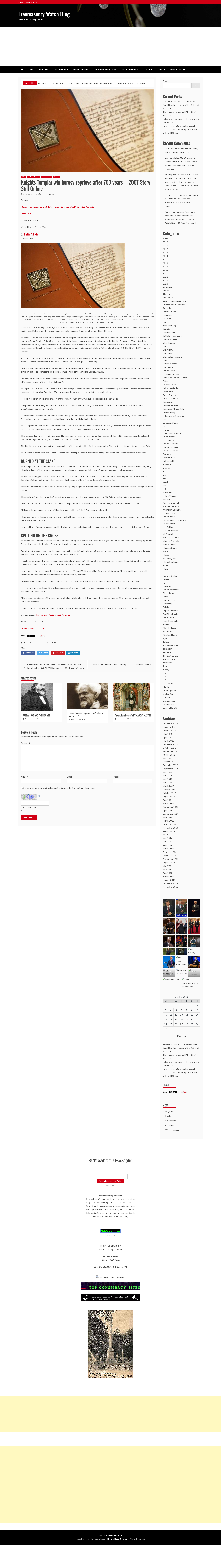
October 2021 (169, 748)
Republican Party (171, 610)
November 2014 (170, 827)
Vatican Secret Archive (49, 643)
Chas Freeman (169, 343)
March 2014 (168, 848)
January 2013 (169, 880)
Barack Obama (169, 311)
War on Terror (169, 704)
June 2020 (167, 772)
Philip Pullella (31, 234)
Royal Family (168, 617)
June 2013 (167, 869)
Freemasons (168, 440)
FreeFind (114, 1185)
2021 (165, 276)
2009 (165, 238)
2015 (165, 259)
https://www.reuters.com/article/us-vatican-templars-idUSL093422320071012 (58, 207)
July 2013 (167, 866)
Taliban (166, 642)
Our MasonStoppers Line (110, 1195)
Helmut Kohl (168, 461)
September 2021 (171, 751)
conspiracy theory (171, 374)
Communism (168, 367)
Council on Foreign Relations (176, 377)
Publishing (167, 603)
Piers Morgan (169, 593)
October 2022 (169, 730)
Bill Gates (167, 318)
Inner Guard (44, 69)
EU (164, 419)
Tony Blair (167, 662)
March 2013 (168, 876)
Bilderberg (167, 315)
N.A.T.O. (166, 572)
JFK (164, 489)
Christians (167, 353)
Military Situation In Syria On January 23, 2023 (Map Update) (121, 664)
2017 (165, 266)
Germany (167, 454)
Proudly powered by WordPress (91, 1539)
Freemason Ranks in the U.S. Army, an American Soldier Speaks (181, 186)
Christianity (168, 349)
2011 (165, 245)
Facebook (29, 652)
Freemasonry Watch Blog (44, 14)
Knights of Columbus (172, 509)
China (165, 346)
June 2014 (167, 838)
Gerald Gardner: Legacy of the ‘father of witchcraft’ (86, 714)
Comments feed (172, 1125)
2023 (165, 283)
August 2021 (169, 754)
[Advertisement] (110, 46)
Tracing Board (61, 69)
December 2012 (170, 883)
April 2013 (168, 873)
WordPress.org (172, 1130)
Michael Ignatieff (170, 558)
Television (167, 648)
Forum (162, 69)
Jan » (185, 1036)
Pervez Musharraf (171, 589)
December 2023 (170, 723)
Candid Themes (137, 1539)
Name (24, 776)
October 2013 (169, 855)
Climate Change (170, 363)
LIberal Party (169, 523)
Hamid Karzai (169, 457)
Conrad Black (169, 370)
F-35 (165, 426)
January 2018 (169, 789)
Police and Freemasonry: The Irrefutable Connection (178, 202)
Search (166, 81)
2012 (165, 249)
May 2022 (168, 734)
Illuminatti (167, 464)
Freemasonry (46, 177)
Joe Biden (167, 492)
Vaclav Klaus (168, 694)
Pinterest (58, 652)
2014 (165, 256)
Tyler (31, 69)
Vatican (56, 177)
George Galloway (171, 443)
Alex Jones (168, 297)
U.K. (164, 673)
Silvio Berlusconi (170, 628)
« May (178, 1036)
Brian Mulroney (169, 325)
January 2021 (169, 761)
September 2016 (171, 807)
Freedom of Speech (172, 433)
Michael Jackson (170, 562)
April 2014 (168, 845)
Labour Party (169, 513)
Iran (164, 471)
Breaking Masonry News (105, 69)
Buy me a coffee (177, 69)
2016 (165, 263)
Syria (165, 638)
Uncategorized (169, 690)
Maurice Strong (170, 548)
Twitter (44, 652)
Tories (165, 666)
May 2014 (168, 841)
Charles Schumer (170, 339)
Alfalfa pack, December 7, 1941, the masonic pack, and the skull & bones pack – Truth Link (181, 178)
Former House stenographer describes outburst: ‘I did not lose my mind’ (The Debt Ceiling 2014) (180, 129)
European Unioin (170, 422)
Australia (167, 308)
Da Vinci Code (169, 384)
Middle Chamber (80, 69)
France (166, 430)
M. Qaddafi (168, 534)
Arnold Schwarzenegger (174, 304)
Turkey (166, 669)
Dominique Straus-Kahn (173, 409)
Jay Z (165, 485)
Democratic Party (171, 405)
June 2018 (167, 779)
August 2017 (169, 796)
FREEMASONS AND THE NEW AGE (36, 715)
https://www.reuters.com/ (32, 628)
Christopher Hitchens (172, 357)
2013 (165, 252)
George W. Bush (170, 450)
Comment (26, 743)
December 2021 (170, 744)
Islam (165, 478)
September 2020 (171, 768)
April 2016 (168, 810)
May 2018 (168, 782)
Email (70, 776)
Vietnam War (169, 701)
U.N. (165, 676)
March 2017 (168, 803)
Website (116, 776)
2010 (165, 242)
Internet (166, 468)
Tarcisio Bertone (170, 645)
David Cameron (170, 395)
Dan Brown (168, 391)
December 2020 (170, 765)
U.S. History (168, 683)
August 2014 (169, 831)
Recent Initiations (130, 69)
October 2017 (169, 793)
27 (181, 1024)
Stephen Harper (170, 635)
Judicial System (169, 496)
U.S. (164, 680)
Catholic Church (33, 177)
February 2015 (169, 824)
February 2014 (169, 852)
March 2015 (168, 820)
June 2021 (167, 758)
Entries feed (170, 1120)
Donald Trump (169, 412)
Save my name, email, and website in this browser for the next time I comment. (59, 788)
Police (165, 596)
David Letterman (170, 398)
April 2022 (168, 737)
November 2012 (170, 887)
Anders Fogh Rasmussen (174, 301)
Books (166, 322)
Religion (166, 607)
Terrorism (167, 652)
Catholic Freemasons (172, 336)
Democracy (168, 402)
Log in (168, 1116)
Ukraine (166, 687)
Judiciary (166, 499)
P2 (164, 582)
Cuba (165, 381)
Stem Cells (168, 631)
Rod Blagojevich (170, 614)
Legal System (169, 516)
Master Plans (169, 544)
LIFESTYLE (26, 213)
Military (166, 569)
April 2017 (168, 800)
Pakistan (167, 586)
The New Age (169, 659)
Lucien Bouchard (170, 530)
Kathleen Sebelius (171, 506)
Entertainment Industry (173, 416)
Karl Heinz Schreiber (172, 503)
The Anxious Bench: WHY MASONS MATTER (133, 715)
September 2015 (171, 814)
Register (169, 1111)
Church (166, 360)
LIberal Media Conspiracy (174, 520)
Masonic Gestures (171, 537)
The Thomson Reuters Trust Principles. (52, 615)
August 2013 (169, 862)
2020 (165, 273)
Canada (166, 329)
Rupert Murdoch (170, 621)
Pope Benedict (169, 600)
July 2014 (167, 834)
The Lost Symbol (170, 655)
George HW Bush (171, 447)
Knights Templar (30, 643)
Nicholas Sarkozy (171, 576)
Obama (166, 579)
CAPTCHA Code (28, 807)
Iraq (164, 475)
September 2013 (171, 859)
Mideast (166, 565)
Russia (166, 624)
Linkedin (74, 652)
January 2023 (169, 727)
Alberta (166, 294)
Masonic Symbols (171, 541)
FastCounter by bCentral (110, 1249)
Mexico (166, 555)
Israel (165, 482)
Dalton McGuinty (170, 388)
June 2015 (167, 817)
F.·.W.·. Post (148, 69)
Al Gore (166, 290)
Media (165, 551)
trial (38, 643)
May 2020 (168, 775)
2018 (165, 270)
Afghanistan (168, 287)
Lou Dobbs (168, 527)
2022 (23, 177)
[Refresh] (39, 796)
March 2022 (168, 741)
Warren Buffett (170, 708)
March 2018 (168, 786)
